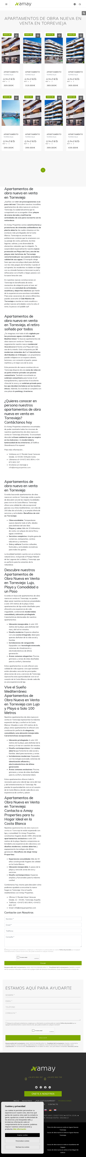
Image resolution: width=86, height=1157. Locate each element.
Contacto (53, 1104)
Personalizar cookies (22, 1141)
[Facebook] (45, 1085)
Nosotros (27, 1101)
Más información (19, 1129)
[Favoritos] (16, 35)
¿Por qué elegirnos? (45, 1101)
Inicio (16, 1101)
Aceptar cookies (22, 1135)
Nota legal (71, 1115)
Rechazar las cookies (22, 1147)
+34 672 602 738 (54, 1077)
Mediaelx (64, 1118)
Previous (4, 50)
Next (17, 50)
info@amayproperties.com (20, 467)
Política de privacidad (65, 950)
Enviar (43, 963)
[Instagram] (41, 1085)
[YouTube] (36, 1085)
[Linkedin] (50, 1085)
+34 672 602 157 (35, 1077)
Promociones (64, 1101)
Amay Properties (23, 4)
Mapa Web (45, 1118)
